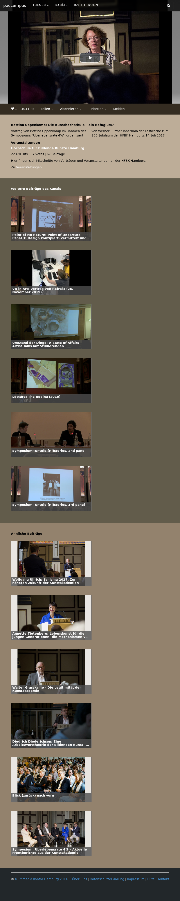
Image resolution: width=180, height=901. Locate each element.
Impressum (135, 879)
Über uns (79, 879)
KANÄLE (61, 5)
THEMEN (39, 5)
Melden (119, 109)
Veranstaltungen (29, 167)
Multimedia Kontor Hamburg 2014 (41, 879)
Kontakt (163, 879)
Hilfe (151, 879)
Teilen (46, 109)
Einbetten (96, 109)
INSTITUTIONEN (86, 5)
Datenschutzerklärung (107, 879)
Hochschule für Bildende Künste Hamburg (47, 148)
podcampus (14, 5)
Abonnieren (69, 109)
